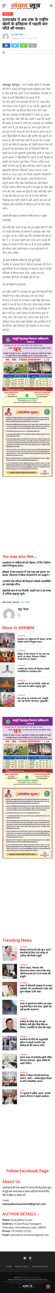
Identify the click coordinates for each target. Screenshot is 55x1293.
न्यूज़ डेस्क (19, 34)
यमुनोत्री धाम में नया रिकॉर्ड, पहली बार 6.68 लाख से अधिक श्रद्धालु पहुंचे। (26, 592)
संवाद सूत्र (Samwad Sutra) (30, 1277)
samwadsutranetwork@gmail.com (24, 1204)
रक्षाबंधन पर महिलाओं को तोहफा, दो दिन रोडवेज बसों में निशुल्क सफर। (26, 564)
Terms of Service (40, 1266)
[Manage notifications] (48, 1286)
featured (25, 602)
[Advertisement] (27, 1136)
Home (9, 1266)
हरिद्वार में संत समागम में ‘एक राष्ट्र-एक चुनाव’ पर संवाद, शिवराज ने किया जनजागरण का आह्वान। (26, 573)
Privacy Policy (22, 1266)
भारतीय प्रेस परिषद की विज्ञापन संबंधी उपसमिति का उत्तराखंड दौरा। (26, 583)
